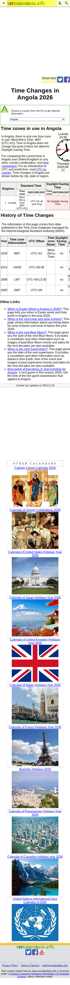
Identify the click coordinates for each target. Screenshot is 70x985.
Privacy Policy (10, 965)
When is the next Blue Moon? (26, 332)
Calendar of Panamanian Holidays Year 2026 (35, 813)
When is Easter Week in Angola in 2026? (34, 309)
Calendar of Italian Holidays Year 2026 (35, 685)
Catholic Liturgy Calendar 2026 (35, 468)
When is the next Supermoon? (27, 349)
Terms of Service (30, 965)
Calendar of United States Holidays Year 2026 (35, 554)
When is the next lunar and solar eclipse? (34, 319)
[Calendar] (26, 3)
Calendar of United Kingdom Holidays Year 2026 (35, 641)
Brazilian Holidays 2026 (35, 769)
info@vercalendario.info (55, 965)
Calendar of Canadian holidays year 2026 (35, 856)
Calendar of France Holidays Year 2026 (35, 727)
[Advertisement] (35, 42)
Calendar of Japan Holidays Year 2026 (35, 597)
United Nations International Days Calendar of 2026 (35, 900)
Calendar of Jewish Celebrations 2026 (35, 510)
